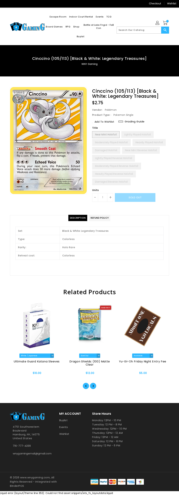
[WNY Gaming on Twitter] (11, 3)
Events (63, 427)
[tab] (77, 218)
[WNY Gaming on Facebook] (5, 3)
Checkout (155, 3)
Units (95, 190)
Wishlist (171, 3)
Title (95, 128)
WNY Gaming (89, 64)
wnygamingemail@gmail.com (28, 453)
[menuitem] (58, 16)
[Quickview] (16, 374)
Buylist (63, 420)
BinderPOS (17, 486)
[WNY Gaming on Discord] (18, 3)
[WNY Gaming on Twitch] (24, 3)
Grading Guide (135, 121)
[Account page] (157, 23)
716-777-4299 (22, 446)
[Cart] (165, 23)
